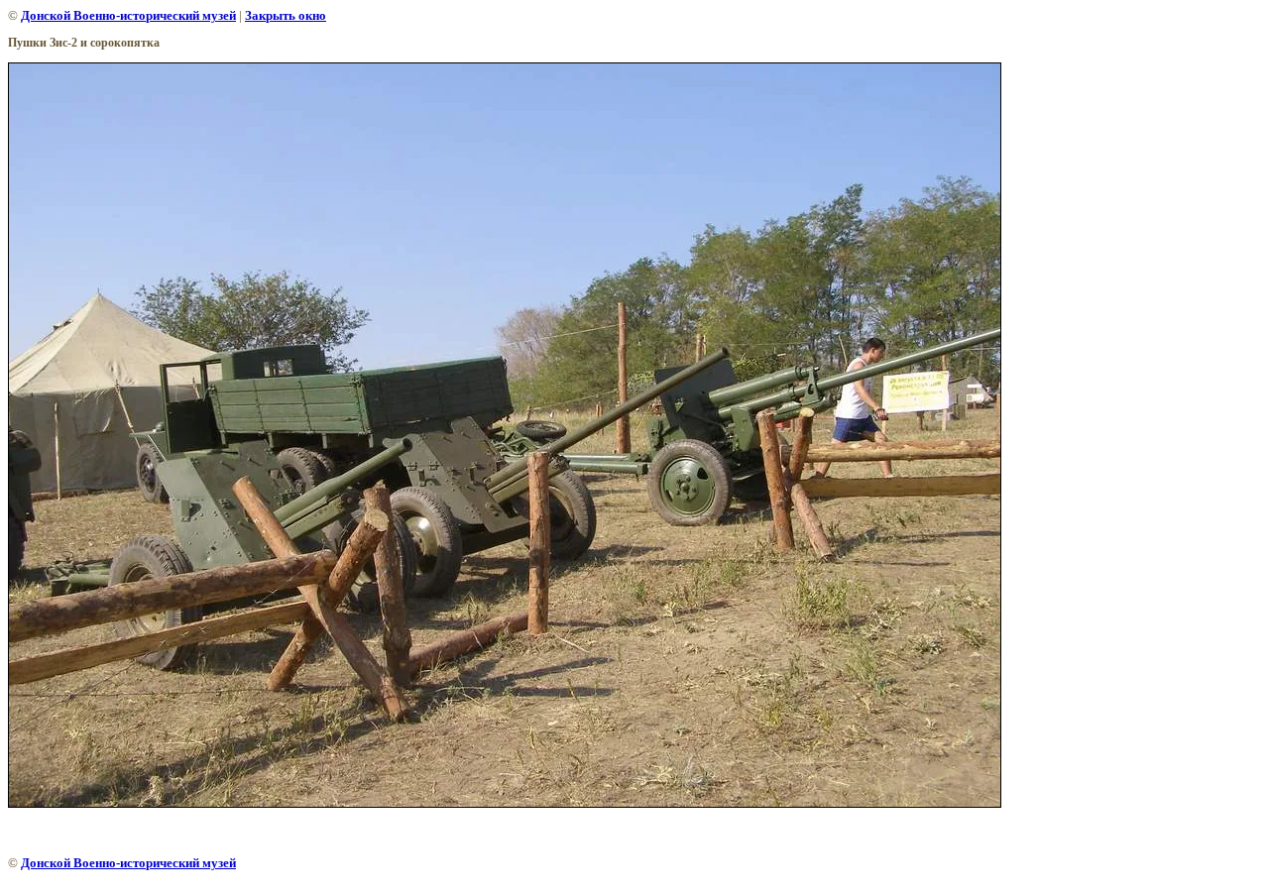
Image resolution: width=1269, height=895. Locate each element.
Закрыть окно (285, 15)
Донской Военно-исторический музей (128, 15)
